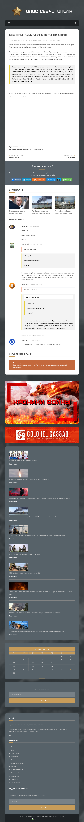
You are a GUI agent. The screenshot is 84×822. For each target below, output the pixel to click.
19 (33, 666)
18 (23, 666)
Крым (12, 750)
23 (70, 666)
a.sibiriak (24, 340)
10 (14, 663)
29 (61, 670)
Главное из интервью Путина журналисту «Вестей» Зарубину (17, 213)
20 (42, 666)
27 (42, 670)
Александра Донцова (40, 40)
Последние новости (17, 770)
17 (14, 666)
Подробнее (13, 464)
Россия (13, 747)
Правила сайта (15, 773)
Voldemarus (25, 284)
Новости (27, 40)
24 (14, 670)
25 (23, 670)
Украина (13, 760)
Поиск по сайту (15, 776)
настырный (25, 244)
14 (52, 663)
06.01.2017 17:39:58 (15, 40)
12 (33, 663)
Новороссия (14, 757)
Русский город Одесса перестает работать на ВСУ (63, 213)
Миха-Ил (25, 226)
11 (23, 663)
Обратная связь (16, 783)
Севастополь (15, 753)
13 (42, 663)
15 (61, 663)
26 (33, 670)
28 (52, 670)
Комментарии (15, 779)
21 (52, 666)
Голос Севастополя (46, 816)
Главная (13, 766)
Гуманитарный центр (17, 763)
